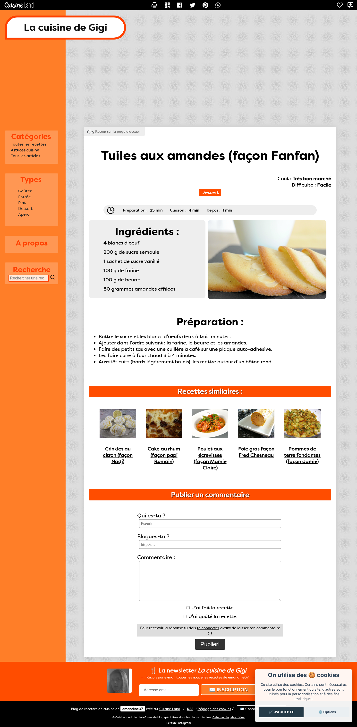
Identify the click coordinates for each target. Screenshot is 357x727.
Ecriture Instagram (178, 723)
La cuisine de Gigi (65, 27)
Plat (22, 202)
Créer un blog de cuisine (228, 717)
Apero (24, 214)
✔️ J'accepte (281, 712)
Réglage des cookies (214, 709)
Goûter (25, 191)
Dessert (25, 208)
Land (169, 709)
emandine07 (132, 709)
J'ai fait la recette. (212, 607)
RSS (190, 709)
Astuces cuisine (25, 150)
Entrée (24, 196)
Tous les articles (25, 155)
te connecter (208, 628)
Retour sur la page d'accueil (118, 131)
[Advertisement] (178, 83)
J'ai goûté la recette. (212, 616)
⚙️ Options (327, 712)
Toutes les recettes (28, 144)
